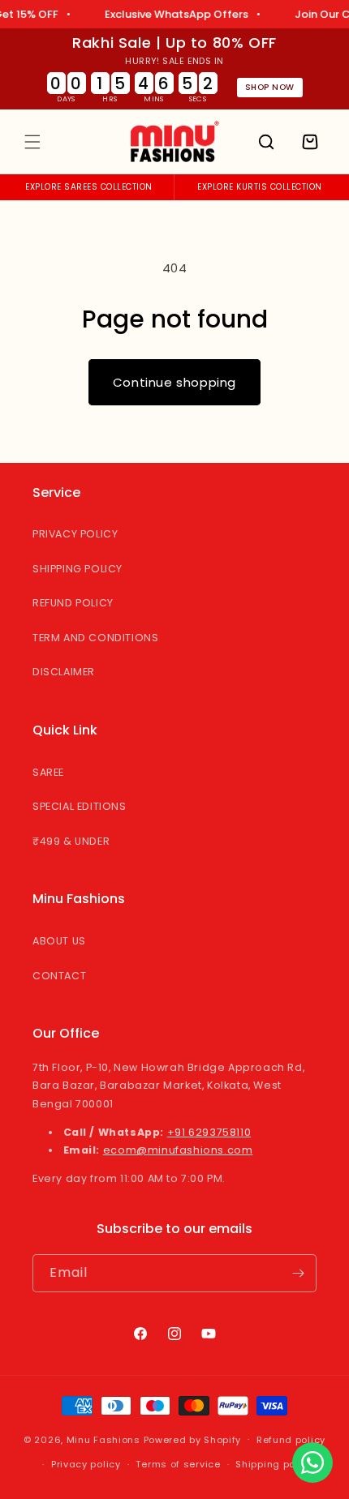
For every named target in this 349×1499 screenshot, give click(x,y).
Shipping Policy (77, 569)
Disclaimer (63, 672)
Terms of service (178, 1464)
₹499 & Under (71, 841)
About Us (59, 941)
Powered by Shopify (193, 1439)
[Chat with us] (312, 1462)
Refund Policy (73, 603)
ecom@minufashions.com (178, 1150)
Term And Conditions (95, 638)
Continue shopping (174, 382)
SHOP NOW (270, 87)
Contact (59, 976)
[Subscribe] (298, 1273)
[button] (32, 142)
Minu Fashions (103, 1439)
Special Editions (79, 806)
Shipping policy (274, 1464)
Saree (48, 772)
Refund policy (290, 1439)
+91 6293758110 (209, 1132)
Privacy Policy (75, 534)
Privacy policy (86, 1464)
